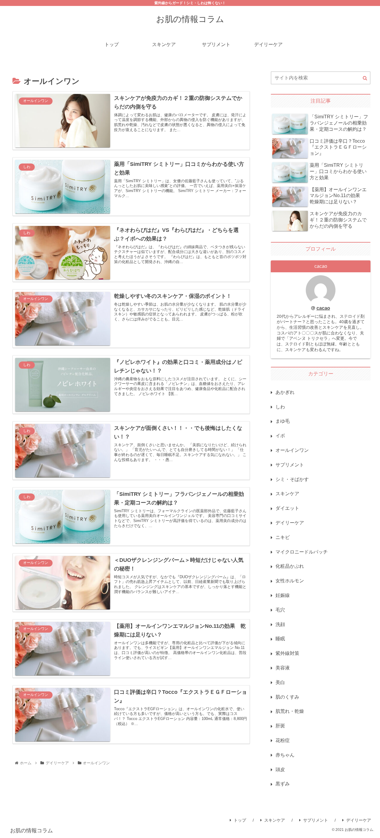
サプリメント (315, 820)
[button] (365, 78)
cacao (323, 308)
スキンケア (274, 820)
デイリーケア (358, 820)
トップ (240, 820)
